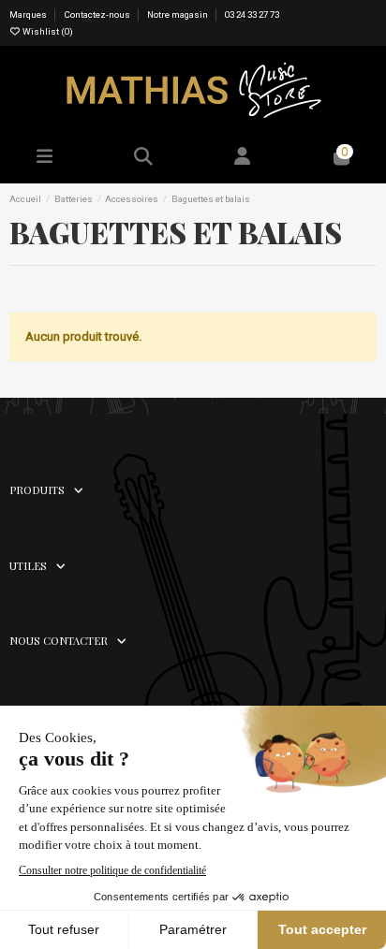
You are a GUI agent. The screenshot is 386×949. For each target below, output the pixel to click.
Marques (29, 14)
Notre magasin (177, 14)
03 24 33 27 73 (252, 14)
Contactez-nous (98, 14)
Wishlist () (47, 31)
